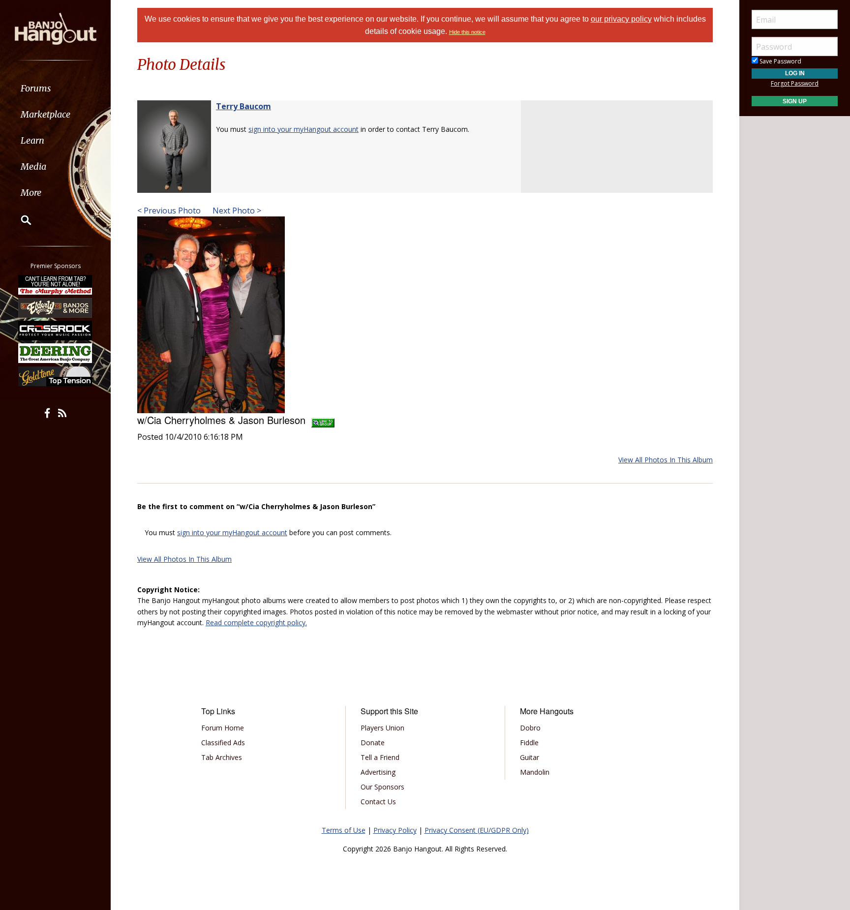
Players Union (382, 727)
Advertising (378, 772)
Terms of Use (343, 830)
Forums (36, 88)
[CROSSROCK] (55, 330)
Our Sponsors (382, 786)
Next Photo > (236, 210)
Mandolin (534, 772)
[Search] (19, 220)
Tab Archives (221, 757)
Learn (32, 140)
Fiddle (529, 742)
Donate (373, 742)
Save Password (779, 61)
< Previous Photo (169, 210)
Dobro (530, 727)
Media (33, 166)
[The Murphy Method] (55, 284)
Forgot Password (795, 83)
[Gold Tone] (55, 376)
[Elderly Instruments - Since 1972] (55, 307)
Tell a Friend (380, 757)
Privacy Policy (395, 830)
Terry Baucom (243, 106)
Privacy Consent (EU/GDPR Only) (477, 830)
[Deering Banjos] (55, 353)
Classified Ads (223, 742)
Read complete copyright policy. (256, 622)
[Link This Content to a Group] (322, 420)
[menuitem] (55, 88)
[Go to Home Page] (55, 28)
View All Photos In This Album (665, 459)
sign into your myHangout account (303, 129)
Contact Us (378, 801)
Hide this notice (467, 32)
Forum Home (222, 727)
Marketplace (45, 114)
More (31, 192)
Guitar (529, 757)
